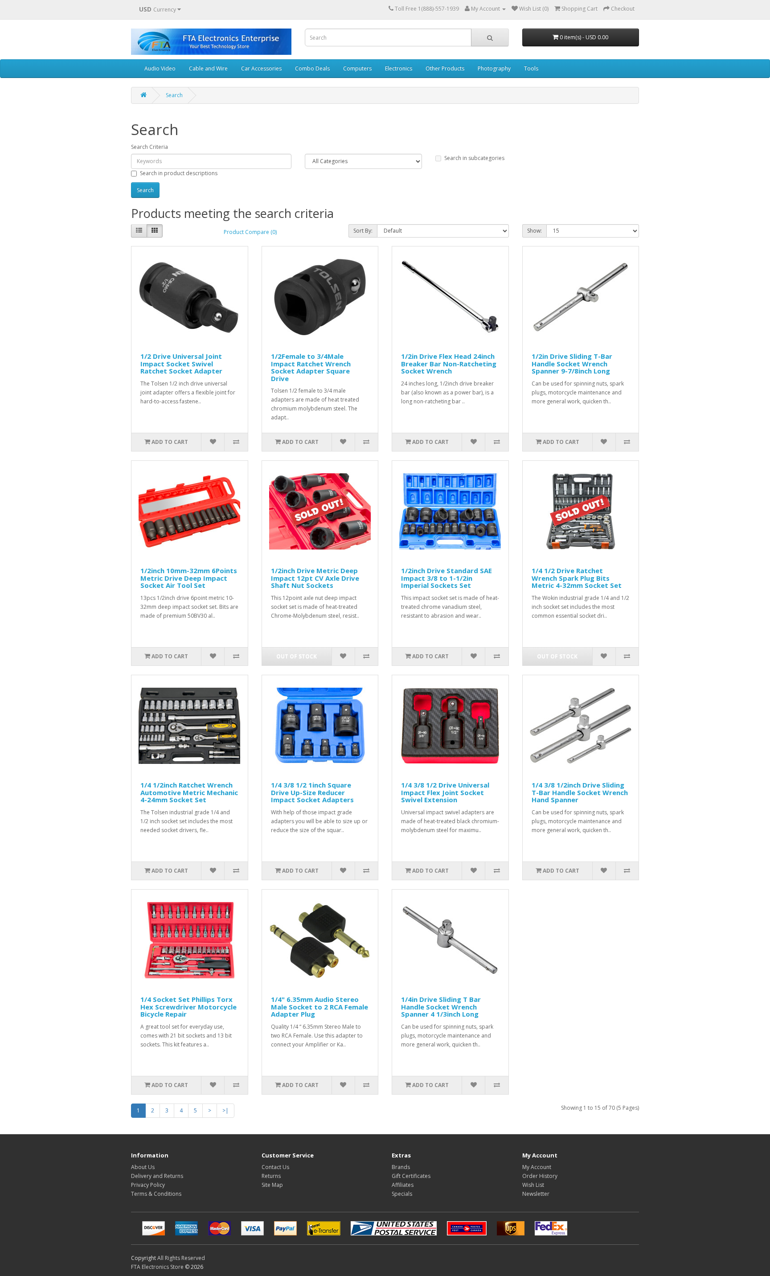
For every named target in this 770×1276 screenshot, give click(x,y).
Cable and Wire (208, 68)
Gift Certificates (411, 1176)
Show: (534, 230)
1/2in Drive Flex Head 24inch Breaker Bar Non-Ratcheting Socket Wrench (448, 363)
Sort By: (363, 230)
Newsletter (535, 1194)
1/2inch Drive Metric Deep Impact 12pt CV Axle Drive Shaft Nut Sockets (315, 578)
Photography (494, 68)
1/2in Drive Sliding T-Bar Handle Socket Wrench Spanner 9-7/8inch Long (572, 363)
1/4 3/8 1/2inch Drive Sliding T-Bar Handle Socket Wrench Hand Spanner (580, 792)
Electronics (398, 68)
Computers (357, 68)
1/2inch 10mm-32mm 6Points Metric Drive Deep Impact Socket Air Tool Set (188, 578)
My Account (536, 1167)
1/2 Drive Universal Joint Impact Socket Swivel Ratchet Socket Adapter (181, 363)
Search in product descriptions (178, 173)
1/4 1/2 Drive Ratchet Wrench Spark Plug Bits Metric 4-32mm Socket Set (577, 578)
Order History (539, 1176)
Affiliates (403, 1185)
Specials (402, 1194)
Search (174, 95)
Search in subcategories (474, 158)
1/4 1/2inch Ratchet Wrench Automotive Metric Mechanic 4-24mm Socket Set (189, 792)
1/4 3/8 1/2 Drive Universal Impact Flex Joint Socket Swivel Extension (445, 792)
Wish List (533, 1185)
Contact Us (275, 1167)
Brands (401, 1167)
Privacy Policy (148, 1185)
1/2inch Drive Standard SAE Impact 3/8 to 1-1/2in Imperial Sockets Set (446, 578)
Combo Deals (312, 68)
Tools (531, 68)
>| (225, 1110)
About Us (143, 1167)
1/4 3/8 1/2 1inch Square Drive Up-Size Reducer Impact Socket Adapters (312, 792)
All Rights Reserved (181, 1258)
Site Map (272, 1185)
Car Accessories (261, 68)
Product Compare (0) (250, 232)
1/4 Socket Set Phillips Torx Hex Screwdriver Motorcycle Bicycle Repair (188, 1006)
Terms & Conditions (156, 1194)
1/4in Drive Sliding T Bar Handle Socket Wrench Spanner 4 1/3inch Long (441, 1006)
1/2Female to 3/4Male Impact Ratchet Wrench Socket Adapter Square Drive (311, 367)
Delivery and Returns (157, 1176)
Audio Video (160, 68)
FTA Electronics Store (157, 1267)
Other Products (445, 68)
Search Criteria (149, 147)
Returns (271, 1176)
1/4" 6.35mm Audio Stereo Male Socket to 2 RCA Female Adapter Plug (319, 1006)
